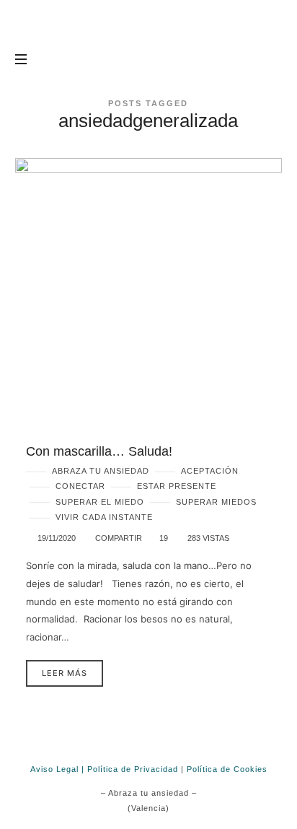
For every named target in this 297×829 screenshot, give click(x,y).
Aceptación (210, 470)
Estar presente (176, 486)
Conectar (80, 486)
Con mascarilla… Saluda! (99, 451)
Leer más (64, 673)
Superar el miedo (100, 502)
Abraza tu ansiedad (100, 470)
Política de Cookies (227, 769)
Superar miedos (216, 502)
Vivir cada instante (104, 517)
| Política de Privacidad (129, 769)
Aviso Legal (54, 769)
